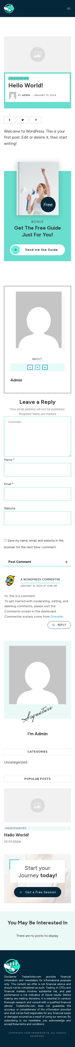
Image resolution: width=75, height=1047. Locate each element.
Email (8, 484)
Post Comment (19, 562)
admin (26, 95)
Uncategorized (18, 78)
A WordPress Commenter (40, 579)
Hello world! (16, 835)
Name (9, 460)
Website (9, 508)
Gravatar (57, 616)
